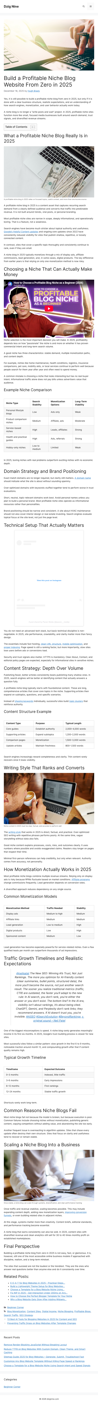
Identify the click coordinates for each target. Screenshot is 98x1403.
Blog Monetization (16, 1311)
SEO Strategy (26, 1315)
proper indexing (12, 647)
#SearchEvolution (47, 1016)
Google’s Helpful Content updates (21, 231)
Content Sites (34, 1311)
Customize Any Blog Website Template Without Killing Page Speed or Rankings (44, 1361)
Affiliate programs (81, 879)
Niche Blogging (65, 1311)
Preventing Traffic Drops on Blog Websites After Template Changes (41, 1323)
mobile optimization (72, 644)
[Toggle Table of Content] (31, 127)
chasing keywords (24, 701)
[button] (83, 6)
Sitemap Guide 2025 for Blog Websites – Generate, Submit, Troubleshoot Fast (44, 1357)
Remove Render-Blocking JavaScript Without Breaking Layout (35, 1344)
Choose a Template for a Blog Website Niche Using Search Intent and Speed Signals (47, 1365)
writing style (14, 832)
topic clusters (76, 701)
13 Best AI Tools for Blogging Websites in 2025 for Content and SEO (42, 1319)
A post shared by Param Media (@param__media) (49, 622)
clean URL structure (51, 644)
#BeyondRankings (70, 1016)
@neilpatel (22, 973)
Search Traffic (11, 1315)
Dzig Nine (11, 6)
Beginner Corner (15, 1307)
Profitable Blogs (82, 1311)
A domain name (83, 478)
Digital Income (49, 1311)
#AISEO (30, 1016)
